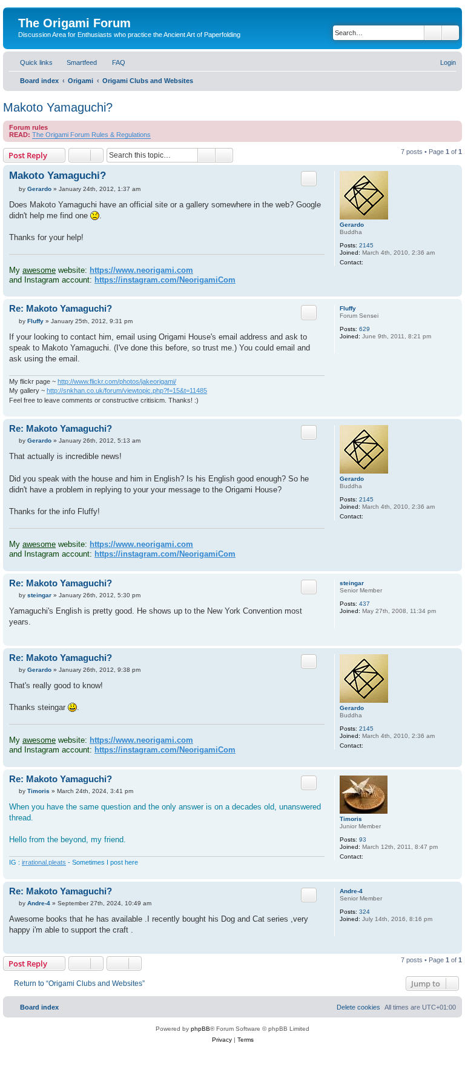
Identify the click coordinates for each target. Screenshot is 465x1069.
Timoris (351, 819)
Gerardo (352, 224)
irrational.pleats (44, 862)
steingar (352, 583)
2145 (366, 245)
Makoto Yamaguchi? (58, 107)
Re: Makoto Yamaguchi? (60, 308)
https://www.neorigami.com (141, 270)
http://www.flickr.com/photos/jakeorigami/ (117, 381)
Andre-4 (351, 891)
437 (364, 603)
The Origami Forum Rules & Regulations (91, 134)
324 (364, 911)
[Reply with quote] (309, 178)
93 (362, 839)
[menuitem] (76, 62)
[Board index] (25, 10)
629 (364, 329)
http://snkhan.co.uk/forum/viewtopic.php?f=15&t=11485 (127, 390)
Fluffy (348, 308)
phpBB (200, 1028)
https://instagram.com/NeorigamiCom (165, 279)
